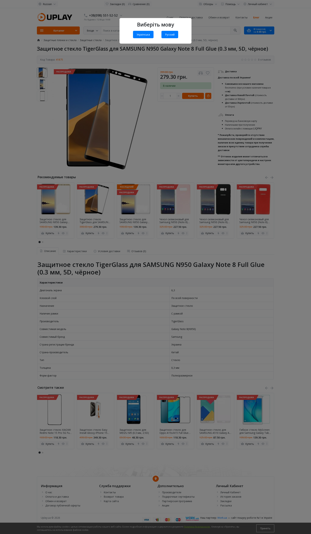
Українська (143, 34)
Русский (170, 34)
